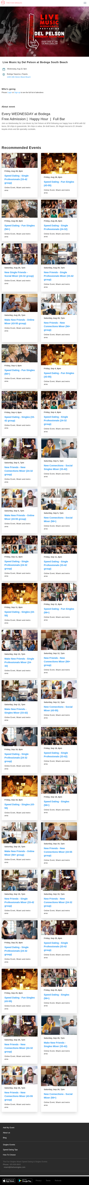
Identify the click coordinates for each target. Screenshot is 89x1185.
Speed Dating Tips (10, 1150)
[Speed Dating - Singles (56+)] (59, 785)
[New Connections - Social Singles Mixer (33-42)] (59, 448)
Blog (5, 1138)
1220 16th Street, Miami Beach (19, 77)
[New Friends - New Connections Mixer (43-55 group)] (59, 831)
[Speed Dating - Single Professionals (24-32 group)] (59, 400)
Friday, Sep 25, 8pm (13, 943)
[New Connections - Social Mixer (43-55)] (59, 689)
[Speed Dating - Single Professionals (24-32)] (59, 209)
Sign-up (17, 92)
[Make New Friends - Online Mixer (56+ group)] (20, 832)
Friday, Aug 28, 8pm (13, 171)
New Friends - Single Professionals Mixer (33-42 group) (58, 276)
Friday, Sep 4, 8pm (13, 365)
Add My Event (8, 1128)
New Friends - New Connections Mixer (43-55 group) (58, 852)
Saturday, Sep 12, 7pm (14, 654)
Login (9, 92)
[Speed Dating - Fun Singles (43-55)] (59, 163)
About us (6, 1133)
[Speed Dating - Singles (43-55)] (20, 593)
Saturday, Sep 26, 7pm (14, 1040)
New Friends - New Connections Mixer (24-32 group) (18, 471)
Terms (48, 1181)
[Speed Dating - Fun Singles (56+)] (20, 209)
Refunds (58, 1181)
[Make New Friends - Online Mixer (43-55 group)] (20, 303)
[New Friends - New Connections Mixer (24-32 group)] (20, 448)
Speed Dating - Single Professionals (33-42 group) (16, 179)
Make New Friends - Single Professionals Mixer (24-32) (19, 662)
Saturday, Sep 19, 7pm (14, 847)
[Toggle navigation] (85, 3)
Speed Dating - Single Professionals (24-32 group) (56, 420)
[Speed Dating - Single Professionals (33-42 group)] (20, 160)
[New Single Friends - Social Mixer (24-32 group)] (20, 253)
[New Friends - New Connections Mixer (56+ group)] (59, 304)
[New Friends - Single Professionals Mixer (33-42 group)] (59, 253)
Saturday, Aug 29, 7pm (14, 268)
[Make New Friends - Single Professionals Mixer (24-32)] (20, 640)
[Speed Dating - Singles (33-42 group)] (20, 400)
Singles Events (9, 1145)
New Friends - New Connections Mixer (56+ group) (57, 326)
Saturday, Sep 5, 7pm (14, 463)
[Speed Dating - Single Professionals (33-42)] (59, 736)
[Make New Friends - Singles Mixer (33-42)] (20, 690)
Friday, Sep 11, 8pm (13, 557)
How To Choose (9, 1155)
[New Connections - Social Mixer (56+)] (59, 499)
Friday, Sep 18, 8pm (13, 749)
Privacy (38, 1181)
